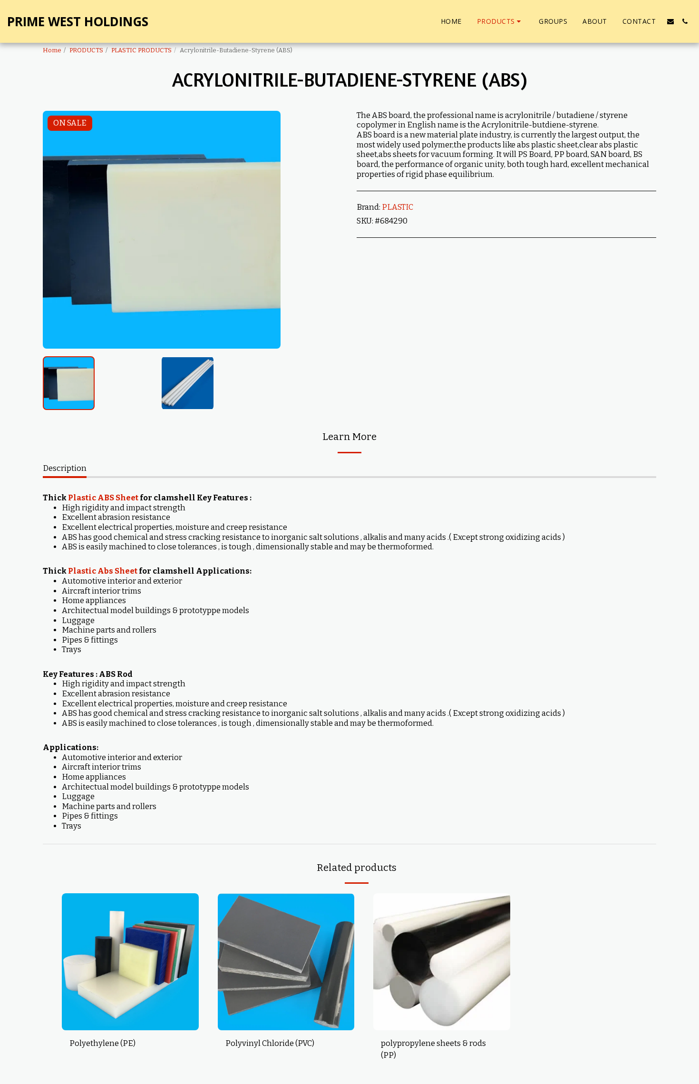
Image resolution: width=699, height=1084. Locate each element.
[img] (130, 961)
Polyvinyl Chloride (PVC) (269, 1043)
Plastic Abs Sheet (102, 571)
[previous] (58, 229)
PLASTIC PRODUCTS (141, 50)
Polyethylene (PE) (102, 1043)
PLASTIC (397, 207)
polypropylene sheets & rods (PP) (433, 1049)
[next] (265, 229)
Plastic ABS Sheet (103, 497)
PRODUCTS (86, 50)
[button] (670, 21)
